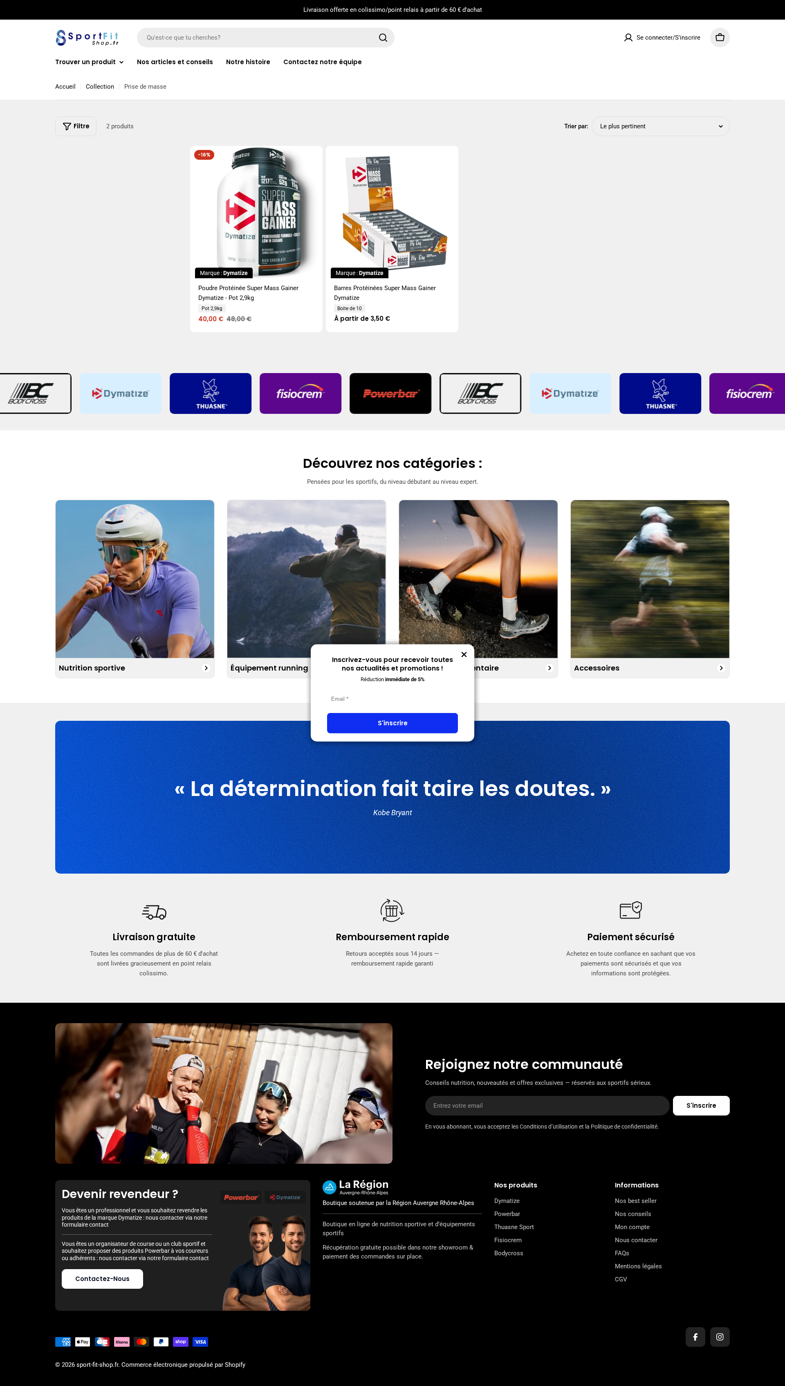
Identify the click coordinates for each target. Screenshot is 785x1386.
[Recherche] (383, 37)
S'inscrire (393, 723)
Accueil (65, 86)
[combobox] (266, 37)
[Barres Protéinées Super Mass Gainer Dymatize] (392, 212)
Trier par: (576, 126)
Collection (100, 86)
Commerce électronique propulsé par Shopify (183, 1364)
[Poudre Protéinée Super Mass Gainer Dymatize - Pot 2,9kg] (256, 212)
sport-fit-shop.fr (97, 1364)
